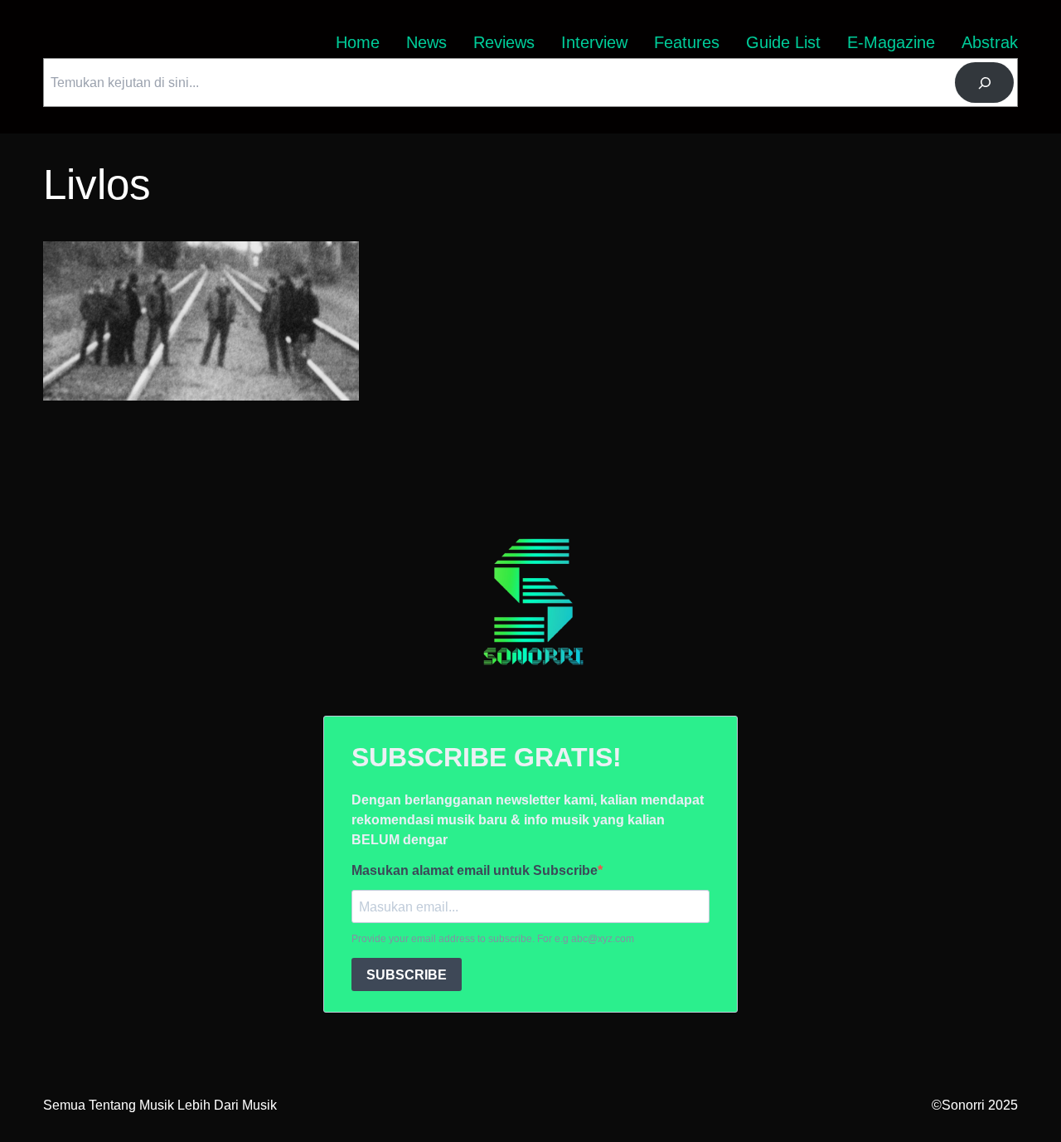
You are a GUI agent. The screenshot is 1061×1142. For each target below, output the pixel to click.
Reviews (504, 42)
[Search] (984, 82)
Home (358, 42)
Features (686, 42)
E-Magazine (891, 42)
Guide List (783, 42)
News (426, 42)
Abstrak (990, 42)
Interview (594, 42)
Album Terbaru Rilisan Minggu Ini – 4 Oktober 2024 (193, 251)
